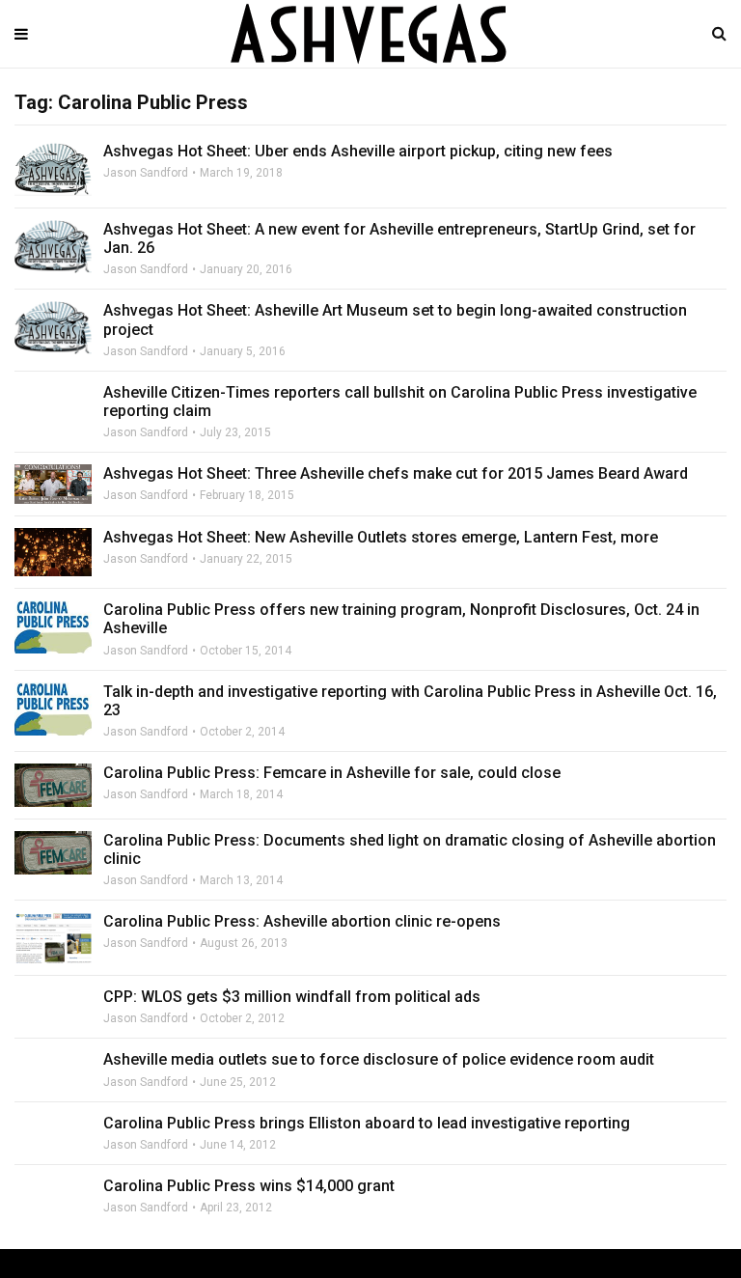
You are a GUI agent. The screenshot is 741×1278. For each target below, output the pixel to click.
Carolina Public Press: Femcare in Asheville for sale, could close (332, 773)
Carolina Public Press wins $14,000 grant (249, 1186)
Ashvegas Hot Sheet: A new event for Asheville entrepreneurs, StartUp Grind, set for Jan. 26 (399, 238)
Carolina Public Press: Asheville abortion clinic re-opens (302, 921)
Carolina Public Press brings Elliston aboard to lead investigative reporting (366, 1123)
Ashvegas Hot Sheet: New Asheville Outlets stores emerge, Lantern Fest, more (380, 537)
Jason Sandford (145, 173)
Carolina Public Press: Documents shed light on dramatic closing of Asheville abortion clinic (409, 849)
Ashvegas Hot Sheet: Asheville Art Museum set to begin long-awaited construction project (395, 319)
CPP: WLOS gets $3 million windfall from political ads (291, 996)
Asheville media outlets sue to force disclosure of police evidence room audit (378, 1059)
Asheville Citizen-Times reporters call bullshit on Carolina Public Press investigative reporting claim (400, 401)
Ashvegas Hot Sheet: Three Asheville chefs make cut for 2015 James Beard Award (395, 473)
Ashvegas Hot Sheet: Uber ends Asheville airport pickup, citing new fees (358, 151)
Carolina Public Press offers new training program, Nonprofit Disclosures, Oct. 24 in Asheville (401, 618)
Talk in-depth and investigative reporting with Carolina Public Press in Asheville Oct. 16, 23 (410, 700)
